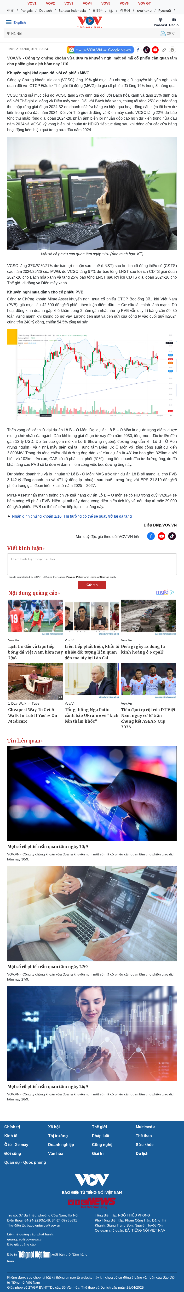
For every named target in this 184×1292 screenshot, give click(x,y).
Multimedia (145, 1127)
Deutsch (45, 10)
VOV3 (68, 3)
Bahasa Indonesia (72, 10)
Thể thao (144, 1136)
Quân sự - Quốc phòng (25, 1162)
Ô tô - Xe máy (16, 1145)
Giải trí (98, 1154)
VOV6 (124, 3)
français (27, 10)
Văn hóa (55, 1154)
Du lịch (142, 1154)
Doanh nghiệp (61, 1145)
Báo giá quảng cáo (21, 1244)
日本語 (97, 10)
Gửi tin (92, 585)
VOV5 (105, 3)
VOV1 (32, 3)
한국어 (125, 10)
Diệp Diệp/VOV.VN (160, 525)
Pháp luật (100, 1136)
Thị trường (58, 1136)
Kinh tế (10, 1136)
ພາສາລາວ (144, 10)
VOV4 (87, 3)
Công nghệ (102, 1145)
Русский (164, 10)
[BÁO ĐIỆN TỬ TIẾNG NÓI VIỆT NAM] (89, 22)
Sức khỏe (145, 1145)
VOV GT (144, 3)
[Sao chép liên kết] (163, 49)
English (19, 22)
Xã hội (54, 1127)
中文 (10, 10)
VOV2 (50, 3)
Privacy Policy (75, 577)
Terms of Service (99, 577)
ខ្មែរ (111, 10)
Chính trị (12, 1127)
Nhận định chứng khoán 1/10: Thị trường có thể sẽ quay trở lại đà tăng (71, 516)
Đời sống (12, 1154)
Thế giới (99, 1127)
